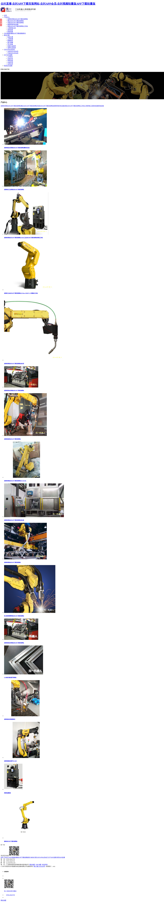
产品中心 (7, 17)
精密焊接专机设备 (13, 24)
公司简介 (10, 56)
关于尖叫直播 (8, 55)
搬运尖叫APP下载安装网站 (16, 20)
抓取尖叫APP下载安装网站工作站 (18, 26)
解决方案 (7, 35)
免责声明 (44, 864)
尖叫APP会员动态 (9, 49)
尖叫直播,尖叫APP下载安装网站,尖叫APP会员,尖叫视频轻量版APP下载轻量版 (48, 3)
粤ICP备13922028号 (39, 866)
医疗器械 (10, 42)
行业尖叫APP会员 (13, 53)
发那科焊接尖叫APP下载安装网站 (18, 19)
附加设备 (10, 31)
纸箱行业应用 (12, 46)
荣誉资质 (10, 60)
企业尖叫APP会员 (13, 51)
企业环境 (10, 62)
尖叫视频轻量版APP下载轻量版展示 (15, 33)
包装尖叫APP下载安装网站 (16, 22)
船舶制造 (10, 40)
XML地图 (38, 864)
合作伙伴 (10, 64)
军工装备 (10, 44)
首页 (5, 15)
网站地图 (32, 864)
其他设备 (10, 29)
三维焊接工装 (12, 28)
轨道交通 (10, 37)
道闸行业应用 (12, 47)
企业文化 (10, 58)
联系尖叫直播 (8, 65)
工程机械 (10, 38)
